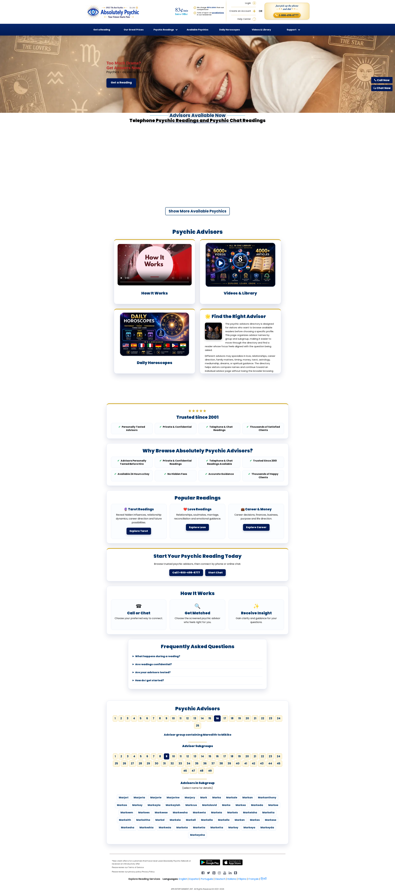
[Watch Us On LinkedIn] (224, 872)
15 (209, 718)
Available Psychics (197, 29)
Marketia (199, 827)
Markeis (232, 812)
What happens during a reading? (157, 656)
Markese (270, 820)
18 (232, 718)
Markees (144, 812)
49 (210, 771)
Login (248, 3)
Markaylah (173, 805)
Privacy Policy (148, 871)
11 (180, 718)
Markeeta (199, 812)
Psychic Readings (164, 29)
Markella (207, 820)
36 (205, 763)
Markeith (125, 820)
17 (225, 718)
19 (239, 718)
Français (253, 879)
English (183, 879)
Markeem (127, 812)
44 (270, 763)
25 (197, 725)
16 (217, 756)
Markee (273, 805)
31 (164, 763)
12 (187, 718)
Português (207, 879)
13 (194, 718)
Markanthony (267, 797)
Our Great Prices (133, 29)
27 (132, 763)
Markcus (191, 805)
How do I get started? (149, 680)
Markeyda (267, 827)
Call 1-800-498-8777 (186, 572)
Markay (137, 805)
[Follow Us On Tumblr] (235, 872)
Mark (203, 797)
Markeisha (250, 812)
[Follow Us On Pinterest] (213, 872)
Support (291, 29)
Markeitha (143, 820)
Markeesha (180, 812)
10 (173, 718)
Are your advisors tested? (153, 672)
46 (185, 771)
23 (270, 718)
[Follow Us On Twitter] (208, 872)
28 (140, 763)
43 (262, 763)
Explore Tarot (139, 531)
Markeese (161, 812)
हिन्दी (264, 879)
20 (247, 718)
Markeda (257, 805)
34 (188, 763)
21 (255, 718)
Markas (122, 805)
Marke (226, 805)
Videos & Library (261, 29)
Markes (255, 820)
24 (278, 718)
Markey (233, 827)
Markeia (216, 812)
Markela (175, 820)
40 (237, 763)
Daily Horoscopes (229, 29)
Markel (159, 820)
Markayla (154, 805)
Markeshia (146, 827)
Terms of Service (136, 867)
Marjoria (139, 797)
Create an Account (240, 11)
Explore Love (197, 527)
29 (148, 763)
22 (262, 718)
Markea (241, 805)
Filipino (242, 879)
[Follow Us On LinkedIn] (230, 872)
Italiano (231, 879)
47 (193, 771)
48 (201, 771)
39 (229, 763)
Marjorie (155, 797)
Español (194, 879)
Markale (231, 797)
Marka (216, 797)
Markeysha (197, 835)
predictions (218, 12)
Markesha (127, 827)
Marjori (123, 797)
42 (253, 763)
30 (156, 763)
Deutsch (220, 879)
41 (245, 763)
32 (172, 763)
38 (221, 763)
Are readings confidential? (153, 664)
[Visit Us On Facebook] (203, 872)
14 (202, 718)
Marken (240, 820)
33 (180, 763)
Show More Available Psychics (197, 211)
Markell (191, 820)
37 (213, 763)
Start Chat (215, 572)
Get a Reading (121, 82)
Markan (247, 797)
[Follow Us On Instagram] (219, 872)
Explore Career (256, 527)
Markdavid (209, 805)
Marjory (190, 797)
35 (196, 763)
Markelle (223, 820)
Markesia (165, 827)
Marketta (216, 827)
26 (124, 763)
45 (278, 763)
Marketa (182, 827)
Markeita (268, 812)
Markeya (249, 827)
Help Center (244, 19)
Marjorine (173, 797)
